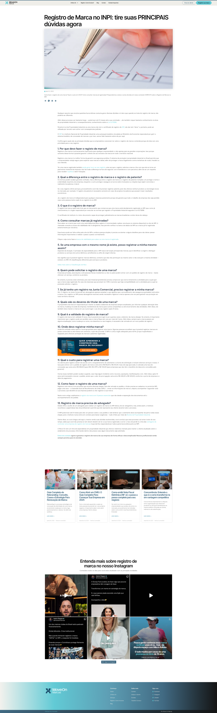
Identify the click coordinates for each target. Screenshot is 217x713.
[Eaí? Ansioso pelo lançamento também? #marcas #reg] (66, 595)
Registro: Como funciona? (87, 2)
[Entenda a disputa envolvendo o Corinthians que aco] (66, 638)
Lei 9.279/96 (112, 122)
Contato (104, 2)
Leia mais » (50, 516)
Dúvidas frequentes (113, 2)
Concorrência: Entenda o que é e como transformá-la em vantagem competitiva (157, 495)
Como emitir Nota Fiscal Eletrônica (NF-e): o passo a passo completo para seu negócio (125, 496)
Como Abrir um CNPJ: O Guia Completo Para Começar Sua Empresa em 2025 (92, 496)
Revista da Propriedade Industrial (138, 415)
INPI (123, 127)
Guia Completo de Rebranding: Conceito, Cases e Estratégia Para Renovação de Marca (58, 496)
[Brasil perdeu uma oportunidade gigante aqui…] (108, 638)
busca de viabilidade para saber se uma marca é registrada (97, 239)
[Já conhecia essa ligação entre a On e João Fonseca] (151, 638)
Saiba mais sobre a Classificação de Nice (72, 265)
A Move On (73, 2)
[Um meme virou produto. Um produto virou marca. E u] (108, 595)
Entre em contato (64, 436)
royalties (70, 172)
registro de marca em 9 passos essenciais (96, 395)
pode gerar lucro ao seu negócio (94, 167)
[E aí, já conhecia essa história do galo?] (151, 595)
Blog (98, 2)
